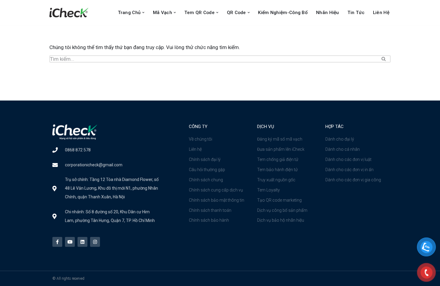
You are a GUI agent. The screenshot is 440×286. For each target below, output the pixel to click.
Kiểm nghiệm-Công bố (283, 12)
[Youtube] (70, 242)
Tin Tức (356, 12)
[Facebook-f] (57, 242)
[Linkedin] (82, 242)
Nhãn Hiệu (327, 12)
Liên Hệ (381, 12)
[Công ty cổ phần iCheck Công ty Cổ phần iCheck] (70, 12)
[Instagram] (95, 242)
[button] (143, 12)
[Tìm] (384, 59)
